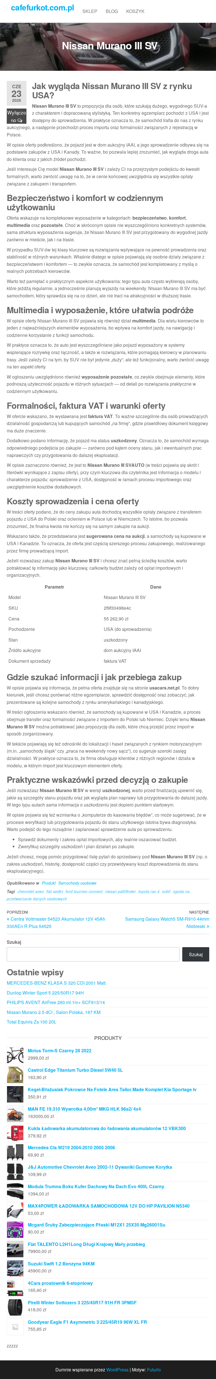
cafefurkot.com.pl (42, 7)
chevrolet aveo (31, 891)
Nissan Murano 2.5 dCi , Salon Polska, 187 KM (53, 1012)
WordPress (117, 1369)
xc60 (166, 891)
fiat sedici (54, 891)
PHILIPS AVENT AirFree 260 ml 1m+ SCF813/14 (56, 1002)
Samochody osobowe (77, 883)
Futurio (154, 1369)
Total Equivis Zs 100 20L (31, 1021)
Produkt (49, 883)
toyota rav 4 (148, 891)
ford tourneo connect (84, 891)
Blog (112, 11)
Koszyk (135, 11)
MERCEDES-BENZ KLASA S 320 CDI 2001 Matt (56, 983)
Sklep (89, 11)
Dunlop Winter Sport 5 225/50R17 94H (45, 992)
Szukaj (14, 942)
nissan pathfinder (120, 891)
